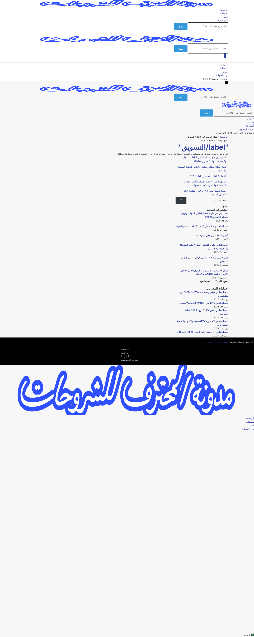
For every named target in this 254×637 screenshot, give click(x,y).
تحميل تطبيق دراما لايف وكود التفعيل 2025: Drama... (202, 332)
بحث (180, 26)
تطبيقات (224, 13)
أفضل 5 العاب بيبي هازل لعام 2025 (208, 176)
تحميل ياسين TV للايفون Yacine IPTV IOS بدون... (203, 303)
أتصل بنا (250, 125)
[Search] (181, 200)
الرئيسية (224, 9)
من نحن (250, 122)
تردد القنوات (222, 20)
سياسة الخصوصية (245, 129)
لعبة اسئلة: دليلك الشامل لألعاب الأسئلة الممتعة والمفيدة (202, 226)
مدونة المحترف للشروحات (215, 342)
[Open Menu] (225, 55)
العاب (225, 17)
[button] (127, 635)
